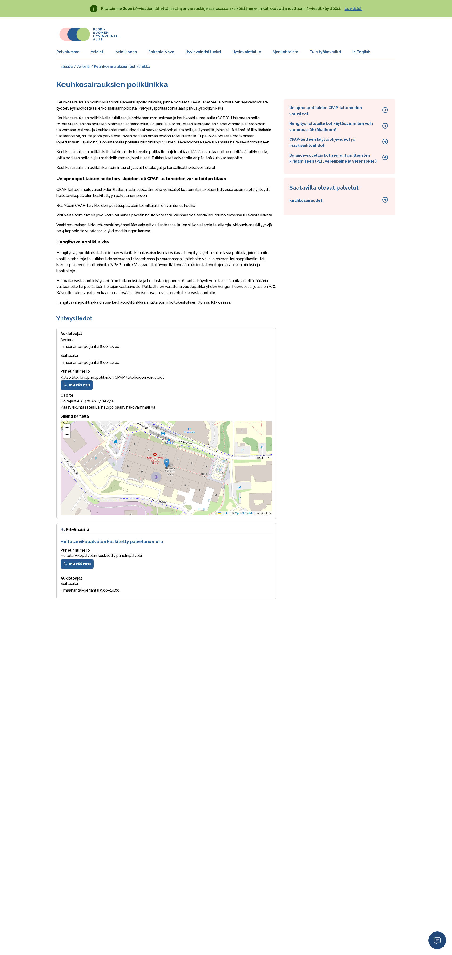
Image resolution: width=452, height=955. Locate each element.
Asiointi (97, 52)
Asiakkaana (126, 52)
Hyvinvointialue (246, 52)
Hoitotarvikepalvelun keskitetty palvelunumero (112, 541)
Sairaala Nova (161, 52)
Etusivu (66, 66)
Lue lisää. (353, 8)
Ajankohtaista (285, 52)
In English (361, 52)
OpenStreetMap (245, 513)
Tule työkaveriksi (325, 52)
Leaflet (225, 513)
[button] (167, 463)
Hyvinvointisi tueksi (203, 52)
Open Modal (437, 940)
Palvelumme (67, 52)
